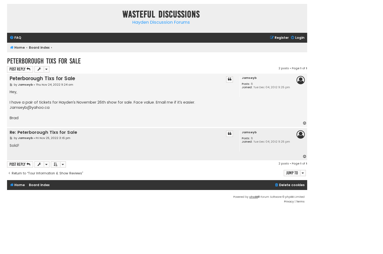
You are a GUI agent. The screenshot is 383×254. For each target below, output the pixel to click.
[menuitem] (15, 37)
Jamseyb (249, 78)
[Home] (12, 15)
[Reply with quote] (229, 79)
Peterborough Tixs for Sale (44, 61)
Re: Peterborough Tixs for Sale (43, 132)
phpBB (253, 197)
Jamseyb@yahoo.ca (30, 107)
